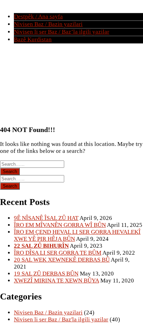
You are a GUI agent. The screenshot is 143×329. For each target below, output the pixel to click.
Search (10, 171)
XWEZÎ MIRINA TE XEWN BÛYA (56, 280)
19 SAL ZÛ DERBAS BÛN (46, 273)
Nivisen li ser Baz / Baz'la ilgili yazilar (61, 319)
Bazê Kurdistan (33, 39)
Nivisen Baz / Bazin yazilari (48, 24)
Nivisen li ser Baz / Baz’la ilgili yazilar (61, 31)
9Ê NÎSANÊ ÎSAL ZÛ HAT (46, 218)
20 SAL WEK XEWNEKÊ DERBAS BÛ (62, 259)
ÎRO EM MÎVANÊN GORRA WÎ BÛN (60, 225)
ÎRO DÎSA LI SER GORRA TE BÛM (57, 252)
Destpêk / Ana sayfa (38, 16)
